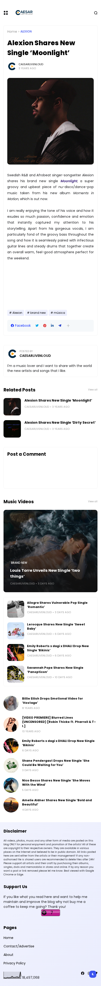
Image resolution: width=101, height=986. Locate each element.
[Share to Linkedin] (52, 325)
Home (12, 31)
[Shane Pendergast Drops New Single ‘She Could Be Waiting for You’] (11, 765)
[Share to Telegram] (59, 325)
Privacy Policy (15, 963)
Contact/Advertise (19, 946)
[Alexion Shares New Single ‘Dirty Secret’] (12, 429)
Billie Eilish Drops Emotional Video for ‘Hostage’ (52, 700)
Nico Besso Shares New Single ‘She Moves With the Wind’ (56, 782)
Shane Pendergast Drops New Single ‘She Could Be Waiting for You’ (55, 763)
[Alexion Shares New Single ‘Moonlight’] (12, 406)
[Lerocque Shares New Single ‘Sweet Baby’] (15, 630)
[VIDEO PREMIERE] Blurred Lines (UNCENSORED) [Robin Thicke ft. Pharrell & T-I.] (59, 722)
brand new (38, 313)
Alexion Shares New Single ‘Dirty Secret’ (60, 422)
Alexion (26, 31)
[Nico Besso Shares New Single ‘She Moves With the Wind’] (11, 785)
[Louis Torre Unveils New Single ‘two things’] (50, 551)
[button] (68, 325)
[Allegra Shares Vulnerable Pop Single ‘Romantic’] (15, 609)
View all (92, 389)
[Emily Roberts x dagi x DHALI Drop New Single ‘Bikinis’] (15, 652)
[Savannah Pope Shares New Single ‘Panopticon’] (15, 674)
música (59, 313)
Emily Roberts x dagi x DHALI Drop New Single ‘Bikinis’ (58, 648)
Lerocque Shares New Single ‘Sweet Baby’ (56, 626)
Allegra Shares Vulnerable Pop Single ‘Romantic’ (57, 605)
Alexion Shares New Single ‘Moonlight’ (58, 400)
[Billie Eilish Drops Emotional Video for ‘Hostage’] (11, 703)
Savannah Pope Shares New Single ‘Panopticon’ (55, 670)
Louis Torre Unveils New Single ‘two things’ (45, 573)
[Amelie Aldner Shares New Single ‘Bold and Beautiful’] (11, 805)
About (8, 954)
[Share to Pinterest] (44, 325)
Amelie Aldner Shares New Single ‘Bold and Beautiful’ (57, 802)
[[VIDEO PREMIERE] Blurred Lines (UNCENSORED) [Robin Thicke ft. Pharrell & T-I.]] (11, 724)
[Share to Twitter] (37, 325)
